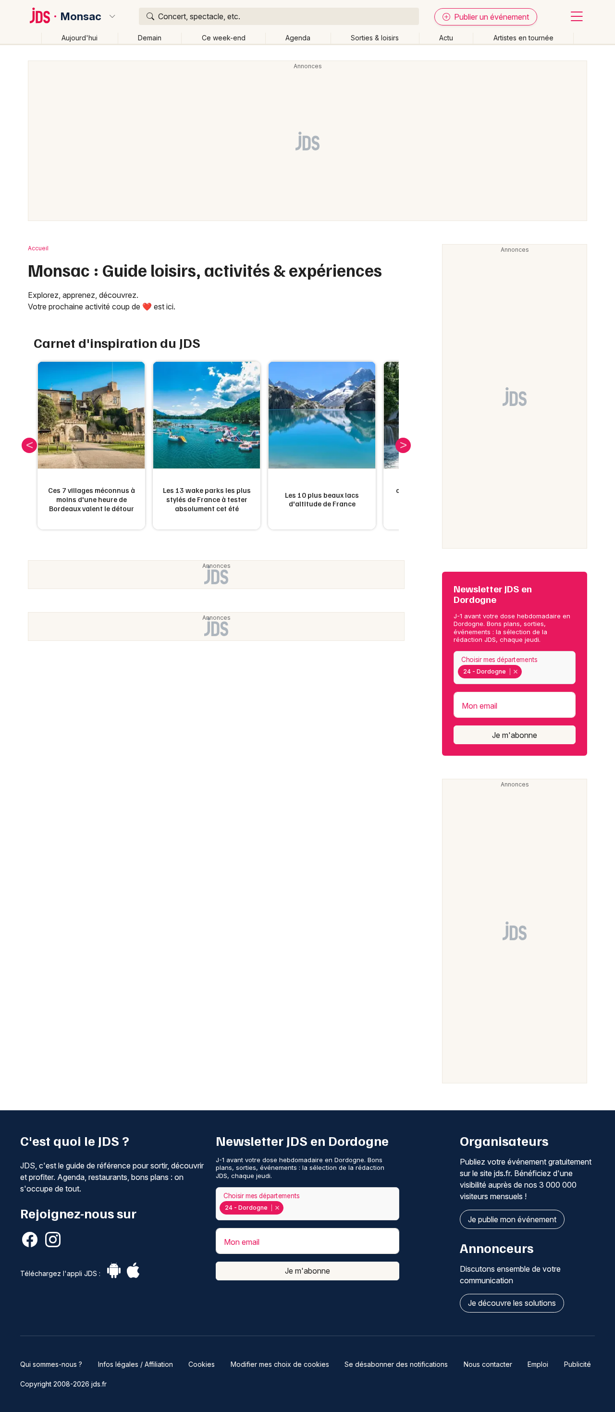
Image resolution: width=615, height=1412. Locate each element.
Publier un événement (490, 17)
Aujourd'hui (80, 38)
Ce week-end (224, 38)
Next (403, 445)
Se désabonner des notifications (396, 1364)
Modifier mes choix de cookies (280, 1364)
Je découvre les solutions (512, 1303)
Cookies (201, 1364)
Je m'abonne (514, 735)
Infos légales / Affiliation (135, 1364)
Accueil (38, 248)
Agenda (297, 38)
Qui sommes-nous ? (51, 1364)
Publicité (577, 1364)
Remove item (515, 671)
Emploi (538, 1364)
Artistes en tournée (523, 38)
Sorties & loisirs (375, 38)
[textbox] (525, 671)
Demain (149, 38)
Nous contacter (488, 1364)
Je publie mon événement (512, 1219)
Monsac (81, 16)
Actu (446, 38)
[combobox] (515, 667)
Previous (29, 445)
